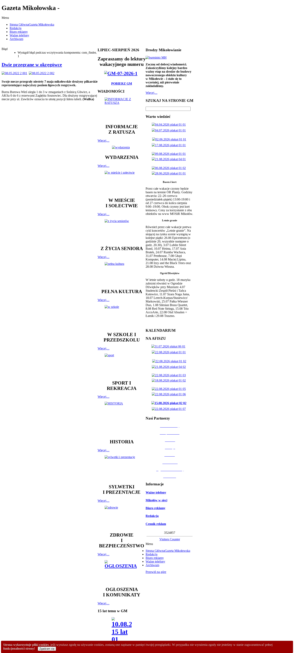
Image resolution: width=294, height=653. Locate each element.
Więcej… (103, 140)
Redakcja (152, 516)
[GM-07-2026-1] (121, 73)
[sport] (122, 365)
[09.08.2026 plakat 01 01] (169, 153)
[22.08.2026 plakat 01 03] (169, 375)
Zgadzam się (46, 648)
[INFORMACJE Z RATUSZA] (122, 108)
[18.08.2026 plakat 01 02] (169, 380)
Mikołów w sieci (156, 500)
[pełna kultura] (122, 273)
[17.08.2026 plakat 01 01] (169, 145)
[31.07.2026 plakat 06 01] (169, 346)
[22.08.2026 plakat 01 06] (169, 394)
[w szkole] (122, 316)
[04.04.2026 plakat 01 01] (169, 124)
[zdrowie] (122, 517)
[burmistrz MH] (156, 57)
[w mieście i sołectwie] (122, 182)
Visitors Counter (169, 539)
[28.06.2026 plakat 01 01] (169, 173)
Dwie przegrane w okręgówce (32, 64)
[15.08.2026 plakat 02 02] (169, 403)
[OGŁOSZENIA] (122, 571)
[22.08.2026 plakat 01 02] (170, 361)
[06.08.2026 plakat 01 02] (169, 168)
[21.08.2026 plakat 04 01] (169, 159)
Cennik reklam (156, 524)
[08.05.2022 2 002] (42, 73)
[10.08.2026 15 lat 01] (122, 631)
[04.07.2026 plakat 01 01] (169, 130)
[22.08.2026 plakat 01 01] (169, 352)
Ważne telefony (156, 492)
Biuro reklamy (155, 508)
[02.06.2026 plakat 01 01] (170, 139)
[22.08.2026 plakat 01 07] (169, 409)
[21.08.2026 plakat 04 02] (169, 367)
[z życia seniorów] (122, 230)
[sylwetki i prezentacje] (122, 467)
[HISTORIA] (122, 418)
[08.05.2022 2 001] (15, 73)
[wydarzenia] (121, 147)
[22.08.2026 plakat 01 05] (169, 389)
